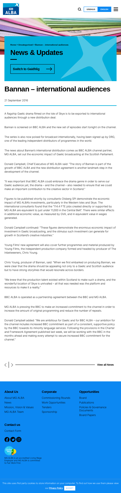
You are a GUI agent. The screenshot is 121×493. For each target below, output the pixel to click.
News (7, 402)
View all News (105, 364)
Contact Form (12, 430)
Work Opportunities (53, 402)
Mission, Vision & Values (19, 407)
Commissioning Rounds (56, 397)
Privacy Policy (56, 488)
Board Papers (87, 415)
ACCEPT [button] (69, 488)
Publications (86, 402)
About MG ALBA (14, 397)
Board (83, 397)
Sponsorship (49, 411)
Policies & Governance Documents (92, 409)
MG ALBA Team (14, 411)
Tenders (46, 407)
